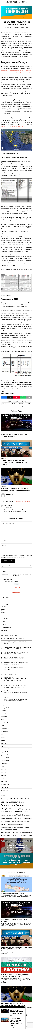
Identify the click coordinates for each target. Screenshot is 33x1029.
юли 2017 (3, 734)
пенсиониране (16, 824)
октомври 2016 (5, 760)
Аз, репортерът (7, 616)
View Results (16, 587)
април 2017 (4, 743)
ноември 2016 (5, 758)
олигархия (8, 823)
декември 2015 (5, 790)
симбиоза (19, 830)
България (24, 401)
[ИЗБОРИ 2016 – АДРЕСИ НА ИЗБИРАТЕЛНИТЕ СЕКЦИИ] (16, 845)
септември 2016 (5, 763)
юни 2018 (3, 719)
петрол (21, 824)
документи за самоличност (12, 811)
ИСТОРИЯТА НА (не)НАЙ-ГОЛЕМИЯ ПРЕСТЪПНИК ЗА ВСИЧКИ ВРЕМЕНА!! (15, 490)
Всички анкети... (16, 592)
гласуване (5, 403)
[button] (30, 566)
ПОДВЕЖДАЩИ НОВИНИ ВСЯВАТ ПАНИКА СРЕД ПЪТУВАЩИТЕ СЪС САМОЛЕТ (14, 463)
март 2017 (4, 746)
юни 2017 (3, 737)
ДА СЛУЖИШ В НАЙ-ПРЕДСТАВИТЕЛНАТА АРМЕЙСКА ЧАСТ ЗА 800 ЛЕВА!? (16, 663)
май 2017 (3, 740)
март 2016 (4, 781)
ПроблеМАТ (4, 630)
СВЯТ (26, 27)
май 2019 (3, 711)
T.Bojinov (9, 494)
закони (21, 403)
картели (29, 818)
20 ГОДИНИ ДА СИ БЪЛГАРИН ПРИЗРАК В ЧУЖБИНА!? (15, 668)
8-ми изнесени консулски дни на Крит (14, 638)
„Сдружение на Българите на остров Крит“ (12, 126)
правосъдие (6, 827)
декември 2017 (5, 725)
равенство (11, 406)
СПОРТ (5, 624)
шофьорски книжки (26, 835)
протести (4, 829)
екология (13, 815)
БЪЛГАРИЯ (15, 27)
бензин (22, 802)
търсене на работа (26, 832)
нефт (2, 824)
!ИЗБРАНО (4, 607)
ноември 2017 (5, 728)
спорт (19, 832)
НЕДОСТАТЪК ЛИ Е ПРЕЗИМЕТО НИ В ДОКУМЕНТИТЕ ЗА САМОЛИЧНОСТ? (15, 679)
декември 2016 (5, 755)
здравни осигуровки (6, 818)
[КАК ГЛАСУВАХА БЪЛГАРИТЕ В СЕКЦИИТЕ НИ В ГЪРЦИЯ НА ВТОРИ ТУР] (16, 861)
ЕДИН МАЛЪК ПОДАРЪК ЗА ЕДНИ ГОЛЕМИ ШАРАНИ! (14, 435)
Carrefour (3, 799)
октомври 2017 (5, 731)
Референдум (21, 406)
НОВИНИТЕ (21, 27)
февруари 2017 (5, 749)
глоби (12, 809)
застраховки (27, 815)
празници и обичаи (16, 827)
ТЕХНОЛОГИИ (7, 627)
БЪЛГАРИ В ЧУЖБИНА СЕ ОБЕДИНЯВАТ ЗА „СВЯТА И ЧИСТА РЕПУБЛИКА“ (16, 652)
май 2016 (3, 775)
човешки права (13, 834)
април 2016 (4, 778)
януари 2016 (4, 787)
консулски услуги (7, 821)
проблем (25, 826)
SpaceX (9, 799)
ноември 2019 (5, 708)
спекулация (13, 832)
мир (28, 821)
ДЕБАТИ (3, 610)
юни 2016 (3, 772)
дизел (24, 809)
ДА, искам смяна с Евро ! (10, 579)
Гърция (14, 403)
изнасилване (23, 818)
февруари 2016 (5, 784)
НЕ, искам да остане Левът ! (11, 581)
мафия (24, 821)
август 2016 (4, 766)
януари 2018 (4, 722)
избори (27, 403)
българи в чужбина (12, 401)
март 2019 (4, 716)
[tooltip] (4, 397)
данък (20, 809)
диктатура (28, 809)
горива (16, 809)
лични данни (18, 821)
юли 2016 (3, 769)
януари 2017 (4, 752)
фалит (3, 835)
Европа (4, 801)
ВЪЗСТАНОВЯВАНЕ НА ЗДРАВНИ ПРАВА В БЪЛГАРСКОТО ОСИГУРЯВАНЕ (16, 699)
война (23, 805)
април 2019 (4, 714)
